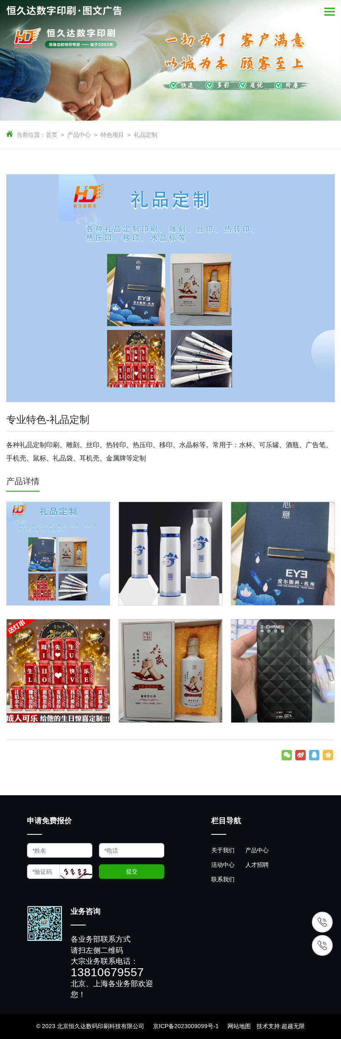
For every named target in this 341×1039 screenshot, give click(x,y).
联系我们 (223, 879)
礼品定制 (145, 134)
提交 (132, 871)
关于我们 (223, 850)
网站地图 (239, 1026)
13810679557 (107, 972)
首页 (51, 134)
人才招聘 (257, 864)
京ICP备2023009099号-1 (186, 1026)
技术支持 (268, 1026)
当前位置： (31, 134)
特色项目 (112, 134)
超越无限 (293, 1026)
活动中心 (223, 864)
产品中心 (79, 134)
